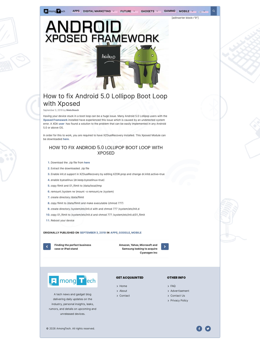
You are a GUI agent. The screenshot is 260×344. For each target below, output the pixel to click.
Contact (124, 295)
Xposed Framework (55, 119)
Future (126, 11)
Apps (76, 10)
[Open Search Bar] (214, 10)
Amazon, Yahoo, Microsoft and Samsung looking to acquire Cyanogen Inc (138, 248)
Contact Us (177, 295)
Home (123, 286)
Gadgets (147, 11)
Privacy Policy (179, 300)
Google (124, 232)
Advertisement (179, 290)
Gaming (169, 10)
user (62, 123)
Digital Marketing (97, 11)
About (123, 290)
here (66, 139)
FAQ (173, 286)
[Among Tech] (54, 10)
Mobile (184, 11)
